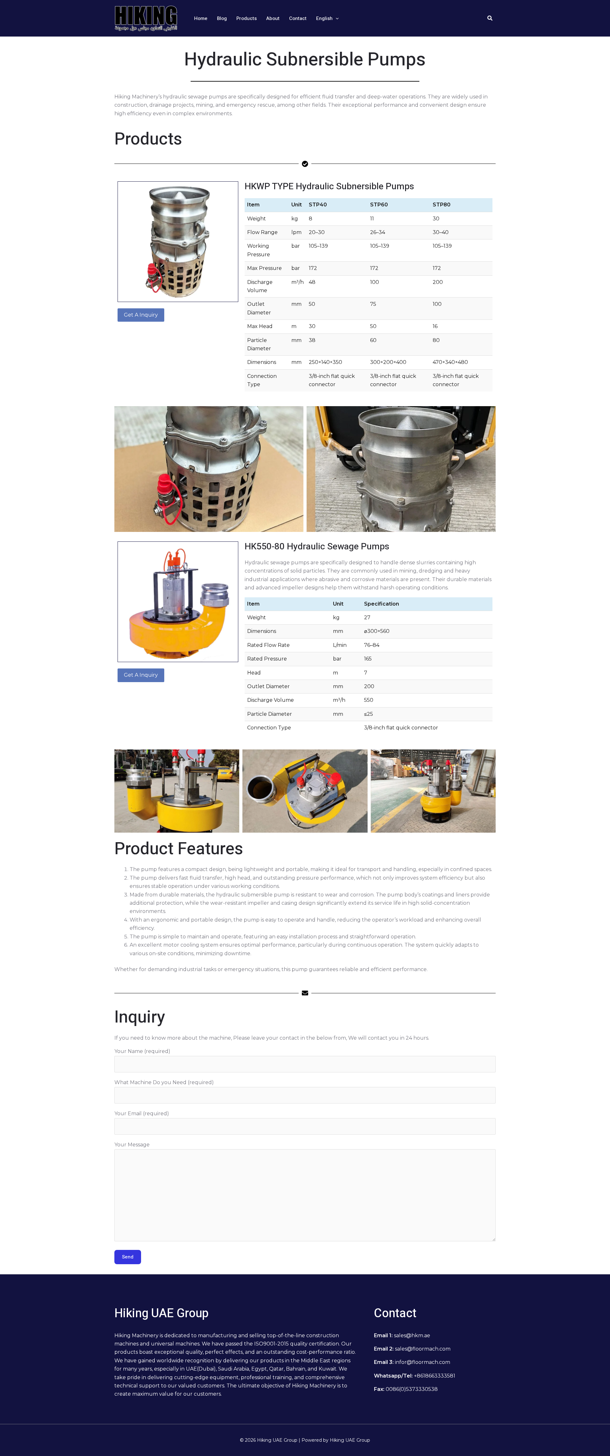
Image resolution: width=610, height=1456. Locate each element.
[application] (336, 18)
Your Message (132, 1145)
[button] (327, 18)
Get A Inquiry (141, 315)
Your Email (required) (141, 1113)
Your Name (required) (142, 1051)
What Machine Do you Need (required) (164, 1082)
